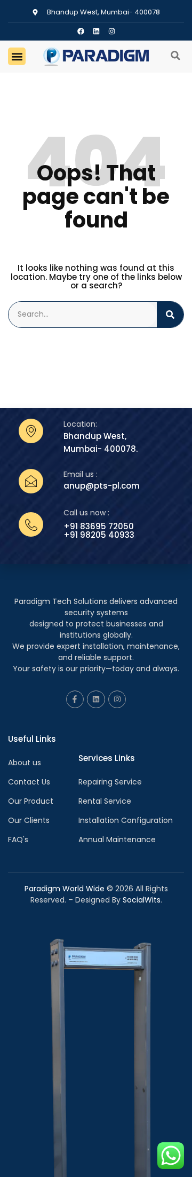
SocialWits (142, 899)
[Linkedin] (96, 31)
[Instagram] (111, 31)
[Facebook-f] (75, 699)
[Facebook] (80, 31)
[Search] (170, 314)
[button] (17, 56)
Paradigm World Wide (65, 888)
